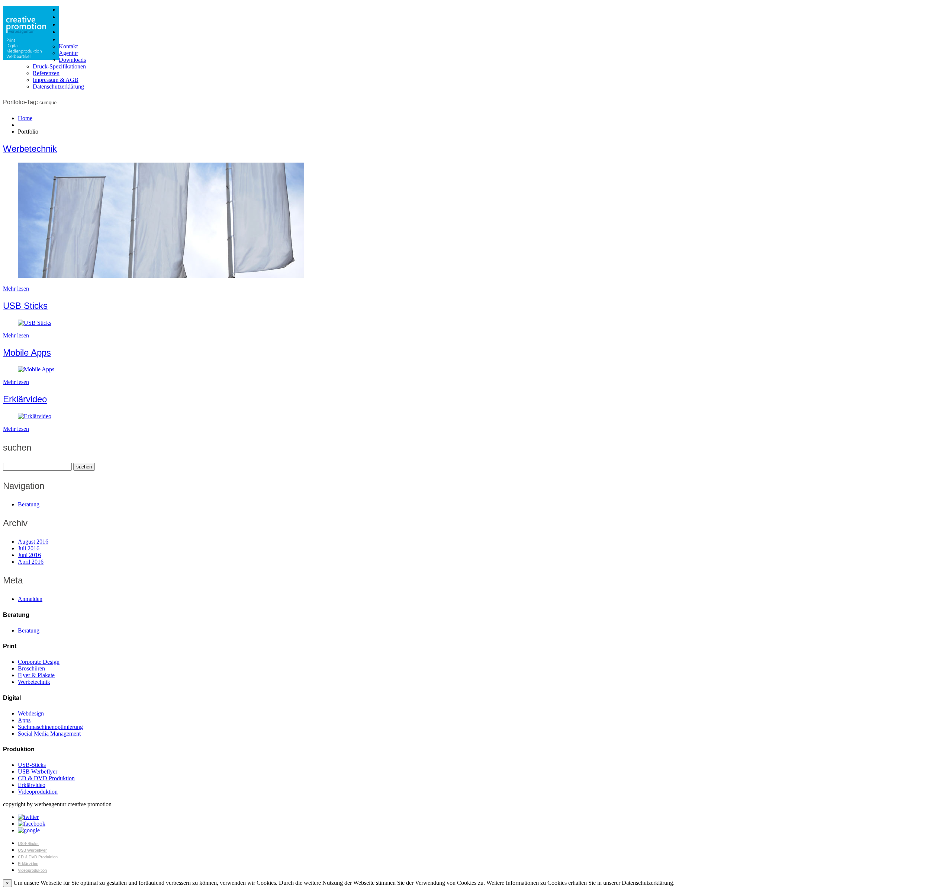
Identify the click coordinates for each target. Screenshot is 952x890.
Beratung (28, 504)
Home (25, 118)
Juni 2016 (29, 555)
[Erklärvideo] (34, 416)
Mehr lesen (16, 288)
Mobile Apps (27, 353)
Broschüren (31, 668)
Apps (24, 720)
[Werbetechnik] (161, 276)
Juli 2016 (28, 548)
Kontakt (68, 46)
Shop (65, 32)
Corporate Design (39, 662)
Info (63, 39)
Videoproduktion (38, 791)
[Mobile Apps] (36, 369)
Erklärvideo (25, 399)
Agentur (68, 53)
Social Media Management (49, 733)
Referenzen (46, 73)
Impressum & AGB (55, 80)
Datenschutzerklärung (58, 86)
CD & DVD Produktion (46, 778)
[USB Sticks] (34, 323)
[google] (29, 830)
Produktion (71, 25)
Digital (66, 17)
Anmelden (30, 599)
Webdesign (31, 713)
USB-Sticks (32, 765)
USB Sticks (25, 306)
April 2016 (31, 561)
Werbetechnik (30, 149)
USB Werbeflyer (37, 771)
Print (64, 10)
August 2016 (33, 541)
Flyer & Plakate (36, 675)
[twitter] (28, 817)
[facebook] (31, 823)
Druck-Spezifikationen (59, 66)
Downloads (72, 60)
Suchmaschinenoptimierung (50, 727)
